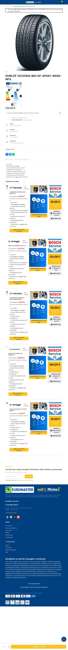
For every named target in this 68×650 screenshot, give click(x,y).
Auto (11, 6)
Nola (6, 552)
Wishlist (7, 532)
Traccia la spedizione (11, 528)
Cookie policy (9, 537)
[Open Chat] (63, 639)
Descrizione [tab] (9, 159)
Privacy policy (9, 535)
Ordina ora (57, 218)
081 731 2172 (38, 205)
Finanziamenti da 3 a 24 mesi (39, 215)
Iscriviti (28, 476)
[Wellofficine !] (34, 2)
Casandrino (8, 547)
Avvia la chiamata (27, 120)
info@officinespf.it (10, 513)
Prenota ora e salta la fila (57, 213)
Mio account (8, 525)
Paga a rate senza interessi (19, 230)
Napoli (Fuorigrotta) (10, 550)
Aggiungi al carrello (40, 647)
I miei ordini (8, 530)
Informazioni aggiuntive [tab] (21, 159)
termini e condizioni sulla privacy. (25, 480)
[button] (6, 72)
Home (6, 6)
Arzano (7, 545)
